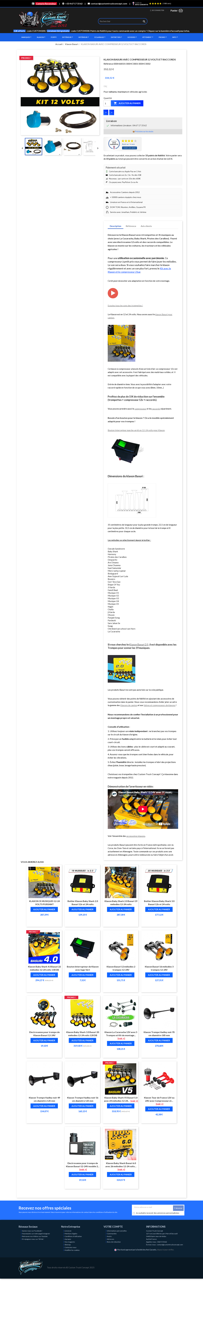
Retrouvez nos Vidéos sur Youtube (35, 1236)
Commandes (112, 1234)
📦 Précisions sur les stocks (143, 131)
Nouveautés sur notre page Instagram (36, 1234)
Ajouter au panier (127, 103)
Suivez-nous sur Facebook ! (32, 1231)
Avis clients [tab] (146, 226)
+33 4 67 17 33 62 (73, 3)
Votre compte (113, 1226)
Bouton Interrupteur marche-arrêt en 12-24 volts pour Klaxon (136, 430)
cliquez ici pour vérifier (165, 1250)
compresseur (140, 408)
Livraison (68, 1231)
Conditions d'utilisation (73, 1236)
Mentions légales (71, 1234)
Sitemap (68, 1245)
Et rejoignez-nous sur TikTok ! (33, 1239)
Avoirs (109, 1236)
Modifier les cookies (72, 1250)
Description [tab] (115, 226)
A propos (68, 1239)
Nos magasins (70, 1242)
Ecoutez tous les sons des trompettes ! (125, 305)
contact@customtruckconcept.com (109, 3)
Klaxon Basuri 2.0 (138, 644)
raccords (156, 408)
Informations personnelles (117, 1231)
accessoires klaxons (135, 836)
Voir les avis (129, 148)
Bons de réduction (114, 1242)
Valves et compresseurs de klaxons (159, 705)
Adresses (110, 1239)
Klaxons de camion (128, 705)
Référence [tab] (131, 226)
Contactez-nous (71, 1247)
